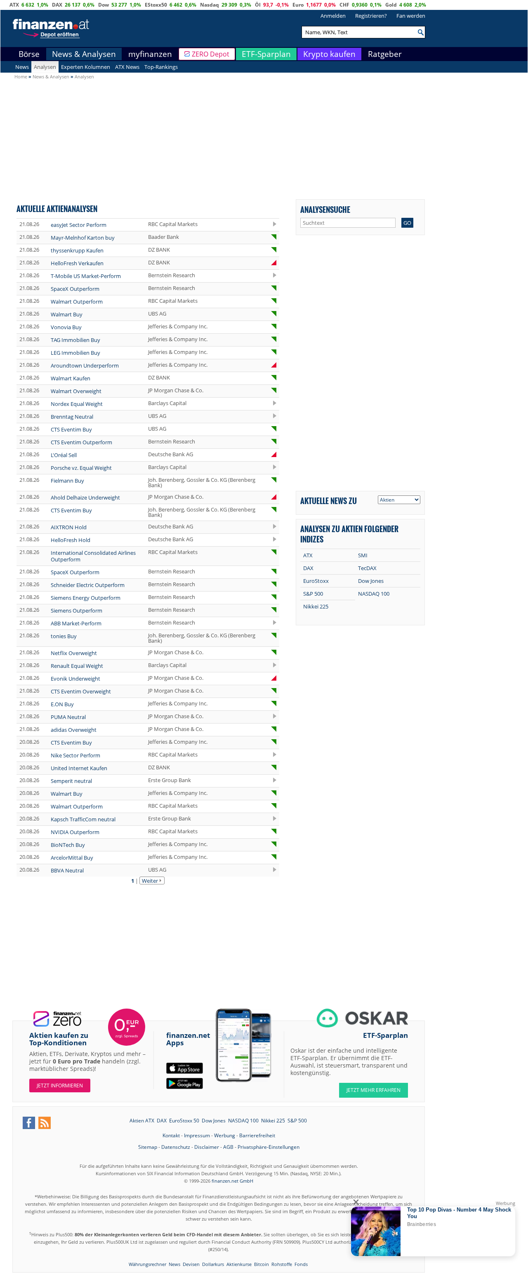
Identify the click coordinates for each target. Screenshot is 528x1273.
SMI (363, 555)
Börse (29, 54)
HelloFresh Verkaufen (77, 263)
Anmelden (333, 15)
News (22, 67)
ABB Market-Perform (76, 623)
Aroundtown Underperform (85, 365)
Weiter (150, 880)
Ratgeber (385, 54)
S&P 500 (313, 593)
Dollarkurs (213, 1264)
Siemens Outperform (76, 610)
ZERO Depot (210, 54)
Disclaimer (206, 1146)
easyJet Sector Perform (78, 225)
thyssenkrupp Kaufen (77, 250)
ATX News (127, 67)
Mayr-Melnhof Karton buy (83, 237)
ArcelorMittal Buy (72, 857)
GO (407, 222)
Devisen (191, 1264)
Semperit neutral (71, 781)
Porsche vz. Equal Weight (81, 467)
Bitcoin (261, 1264)
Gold (391, 5)
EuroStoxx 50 (184, 1120)
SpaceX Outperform (75, 288)
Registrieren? (371, 15)
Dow (103, 5)
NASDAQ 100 (373, 593)
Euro (298, 5)
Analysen (45, 67)
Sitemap (147, 1146)
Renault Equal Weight (77, 666)
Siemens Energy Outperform (85, 597)
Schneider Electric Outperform (88, 585)
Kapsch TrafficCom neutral (83, 819)
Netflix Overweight (74, 653)
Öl (258, 5)
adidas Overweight (74, 729)
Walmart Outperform (77, 301)
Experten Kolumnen (85, 67)
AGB (228, 1146)
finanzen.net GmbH (232, 1181)
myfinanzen (150, 54)
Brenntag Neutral (72, 416)
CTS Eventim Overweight (81, 691)
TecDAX (367, 568)
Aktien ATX (142, 1120)
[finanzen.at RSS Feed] (44, 1123)
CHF (344, 5)
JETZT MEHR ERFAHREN (373, 1090)
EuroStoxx (316, 581)
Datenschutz (175, 1146)
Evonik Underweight (75, 678)
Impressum (197, 1135)
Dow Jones (371, 581)
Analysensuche (325, 209)
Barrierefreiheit (257, 1135)
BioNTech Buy (68, 845)
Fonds (301, 1264)
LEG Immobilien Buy (75, 352)
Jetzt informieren (60, 1085)
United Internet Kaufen (79, 768)
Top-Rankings (161, 67)
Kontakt (171, 1135)
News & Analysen (84, 54)
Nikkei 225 (315, 606)
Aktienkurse (239, 1264)
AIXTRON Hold (69, 527)
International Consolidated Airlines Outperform (93, 556)
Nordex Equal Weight (77, 404)
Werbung (224, 1135)
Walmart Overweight (76, 391)
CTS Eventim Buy (71, 429)
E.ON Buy (62, 704)
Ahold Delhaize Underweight (85, 497)
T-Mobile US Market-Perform (86, 276)
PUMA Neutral (68, 717)
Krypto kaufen (329, 54)
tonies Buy (64, 636)
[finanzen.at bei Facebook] (29, 1123)
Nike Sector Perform (75, 755)
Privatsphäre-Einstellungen (268, 1146)
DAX (57, 5)
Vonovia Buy (66, 327)
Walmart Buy (66, 314)
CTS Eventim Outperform (81, 442)
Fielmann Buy (67, 480)
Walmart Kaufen (70, 378)
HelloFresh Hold (70, 540)
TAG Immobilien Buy (75, 340)
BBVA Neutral (67, 870)
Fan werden (410, 15)
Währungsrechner (147, 1264)
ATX (14, 5)
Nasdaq (209, 5)
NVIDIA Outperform (75, 832)
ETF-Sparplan (266, 54)
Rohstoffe (281, 1264)
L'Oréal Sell (64, 455)
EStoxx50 (156, 5)
